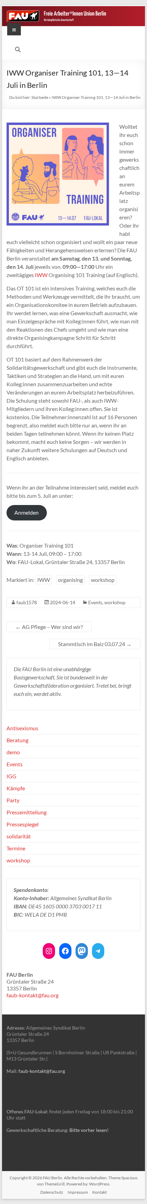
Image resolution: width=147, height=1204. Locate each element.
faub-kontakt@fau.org (32, 995)
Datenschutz (51, 1192)
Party (12, 800)
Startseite (39, 97)
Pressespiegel (22, 824)
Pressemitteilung (26, 812)
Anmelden (26, 512)
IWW (41, 275)
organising (70, 579)
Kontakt (99, 1192)
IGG (11, 776)
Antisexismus (22, 728)
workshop (103, 579)
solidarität (18, 836)
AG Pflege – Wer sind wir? (49, 626)
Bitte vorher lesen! (89, 1130)
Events (95, 602)
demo (13, 752)
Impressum (78, 1192)
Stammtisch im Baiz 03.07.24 (95, 644)
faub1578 (26, 602)
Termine (15, 848)
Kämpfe (15, 788)
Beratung (17, 740)
